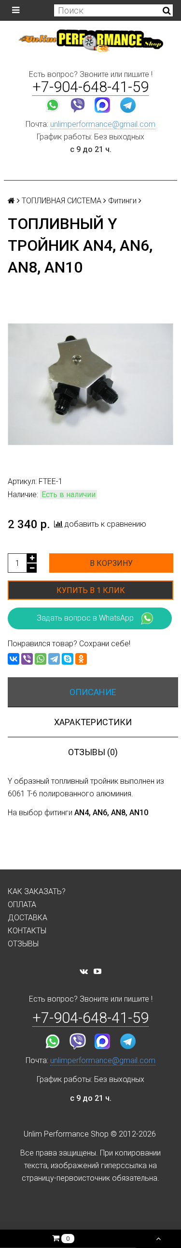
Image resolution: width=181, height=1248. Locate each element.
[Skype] (67, 659)
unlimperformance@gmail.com (102, 124)
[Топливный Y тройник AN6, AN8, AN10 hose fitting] (90, 384)
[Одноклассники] (81, 659)
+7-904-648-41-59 (90, 86)
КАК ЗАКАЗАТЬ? (37, 891)
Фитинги (122, 200)
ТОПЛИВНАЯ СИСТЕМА (61, 200)
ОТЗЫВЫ (23, 943)
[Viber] (27, 659)
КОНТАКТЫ (27, 930)
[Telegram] (54, 659)
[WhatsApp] (40, 659)
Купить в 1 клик (90, 590)
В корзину (111, 563)
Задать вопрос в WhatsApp (85, 618)
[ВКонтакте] (13, 659)
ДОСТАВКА (27, 917)
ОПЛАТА (22, 904)
